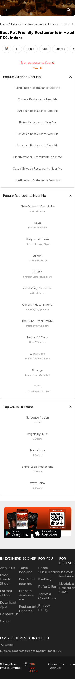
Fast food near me (27, 581)
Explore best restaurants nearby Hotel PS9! (31, 651)
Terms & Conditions (47, 596)
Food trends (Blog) (5, 579)
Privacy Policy (44, 607)
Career (5, 621)
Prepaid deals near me (27, 595)
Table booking (25, 570)
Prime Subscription (48, 570)
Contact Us (9, 614)
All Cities (6, 644)
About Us (7, 568)
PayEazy (45, 579)
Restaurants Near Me (28, 609)
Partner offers (6, 593)
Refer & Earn (48, 587)
